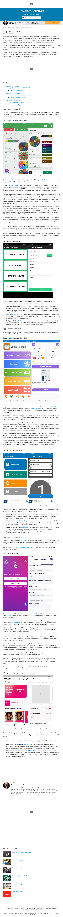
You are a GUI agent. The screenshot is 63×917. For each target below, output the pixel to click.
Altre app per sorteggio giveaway (18, 105)
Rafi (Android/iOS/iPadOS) (17, 102)
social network (22, 540)
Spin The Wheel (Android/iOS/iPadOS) (20, 88)
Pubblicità (42, 908)
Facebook (45, 742)
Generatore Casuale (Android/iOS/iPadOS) (21, 95)
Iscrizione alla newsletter (30, 908)
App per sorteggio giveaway (13, 100)
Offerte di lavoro (49, 908)
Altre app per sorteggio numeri (18, 97)
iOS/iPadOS (10, 182)
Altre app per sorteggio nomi (17, 90)
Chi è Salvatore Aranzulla (18, 908)
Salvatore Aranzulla (8, 33)
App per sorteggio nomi (12, 86)
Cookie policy (28, 909)
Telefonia (32, 14)
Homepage (9, 908)
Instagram (14, 617)
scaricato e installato (14, 185)
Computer (26, 14)
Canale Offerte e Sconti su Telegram (16, 22)
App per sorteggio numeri (13, 93)
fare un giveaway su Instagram (27, 547)
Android (42, 180)
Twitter (39, 742)
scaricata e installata (36, 408)
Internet (37, 14)
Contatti (38, 908)
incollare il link (15, 622)
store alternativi (54, 180)
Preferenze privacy (36, 909)
